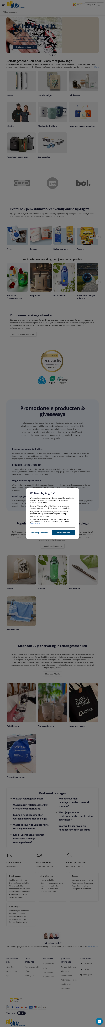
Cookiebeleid (35, 524)
